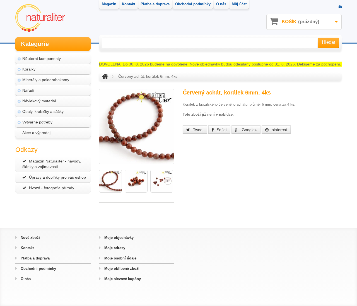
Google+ (249, 129)
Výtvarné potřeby (37, 122)
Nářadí (28, 90)
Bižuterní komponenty (41, 58)
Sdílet (221, 129)
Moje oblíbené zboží (121, 268)
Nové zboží (30, 237)
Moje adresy (114, 248)
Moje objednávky (118, 237)
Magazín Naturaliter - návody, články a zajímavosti (51, 164)
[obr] (110, 181)
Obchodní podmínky (38, 268)
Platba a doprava (35, 258)
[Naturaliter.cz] (40, 18)
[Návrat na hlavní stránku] (105, 76)
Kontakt (27, 248)
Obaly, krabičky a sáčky (43, 111)
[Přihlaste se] (340, 7)
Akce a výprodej (36, 132)
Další (167, 181)
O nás (25, 279)
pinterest (279, 129)
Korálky (28, 69)
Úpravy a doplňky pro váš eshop (57, 177)
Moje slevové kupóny (122, 279)
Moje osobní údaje (119, 258)
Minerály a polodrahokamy (45, 79)
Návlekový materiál (39, 101)
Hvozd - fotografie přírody (51, 188)
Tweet (198, 129)
